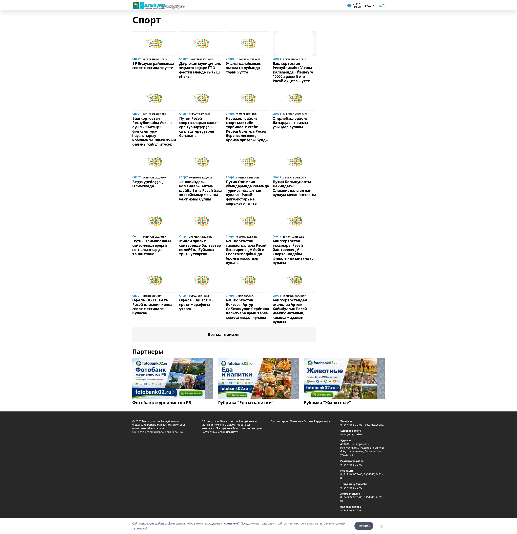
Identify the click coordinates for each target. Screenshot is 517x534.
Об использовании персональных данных (157, 431)
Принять (364, 526)
